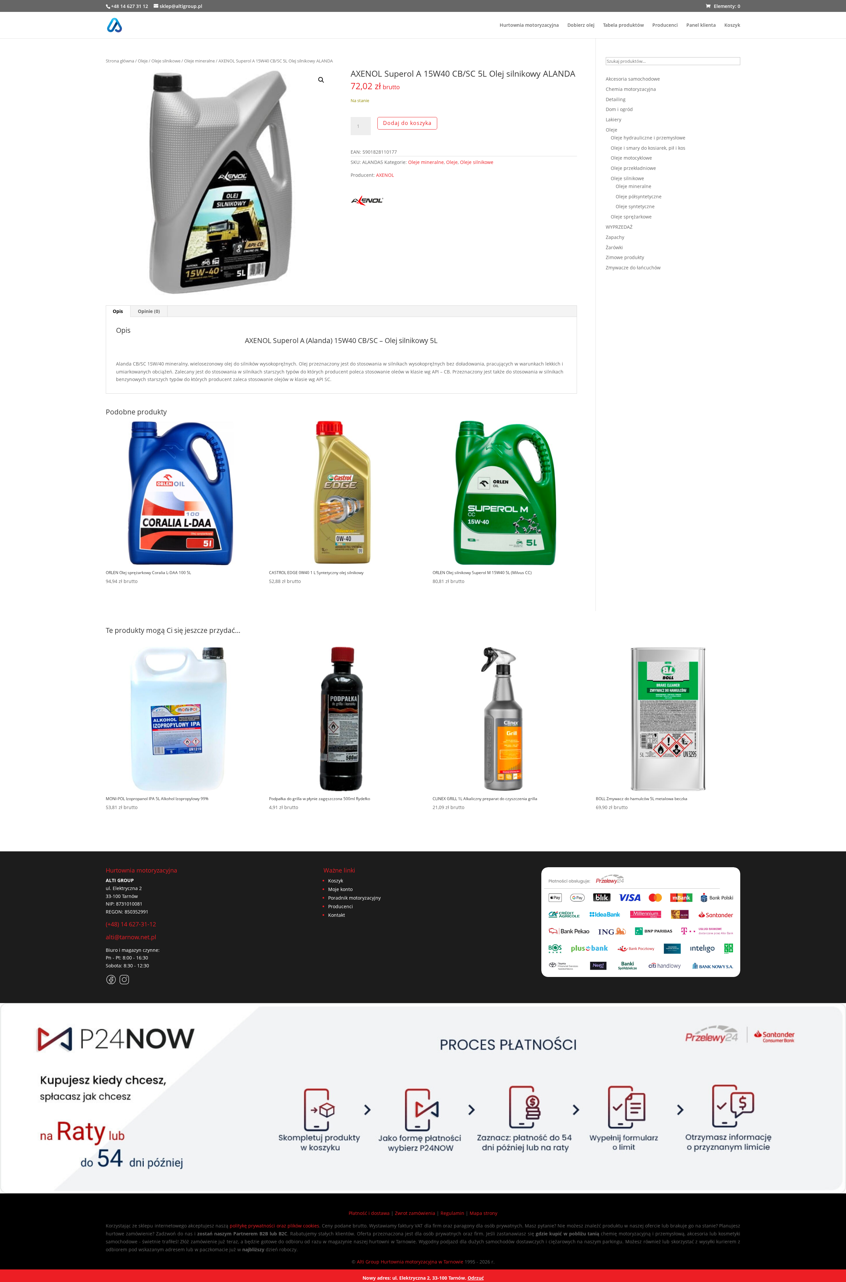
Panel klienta (701, 25)
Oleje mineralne (199, 61)
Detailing (616, 99)
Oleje (143, 61)
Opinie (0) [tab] (149, 311)
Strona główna (120, 61)
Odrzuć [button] (476, 1278)
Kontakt (336, 915)
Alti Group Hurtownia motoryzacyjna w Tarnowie (410, 1262)
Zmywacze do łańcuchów (633, 267)
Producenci (665, 25)
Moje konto (340, 889)
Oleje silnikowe (165, 61)
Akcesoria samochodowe (633, 79)
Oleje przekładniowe (633, 168)
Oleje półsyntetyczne (639, 196)
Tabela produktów (623, 25)
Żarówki (614, 247)
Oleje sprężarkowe (631, 217)
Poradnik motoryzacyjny (354, 898)
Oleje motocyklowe (631, 158)
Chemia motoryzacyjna (631, 89)
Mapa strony (483, 1213)
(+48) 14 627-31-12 (131, 924)
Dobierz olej (581, 25)
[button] (321, 80)
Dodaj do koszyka (407, 123)
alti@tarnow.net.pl (131, 937)
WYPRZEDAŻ (619, 227)
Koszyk (732, 25)
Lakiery (613, 119)
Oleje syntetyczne (635, 206)
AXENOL (385, 175)
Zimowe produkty (625, 257)
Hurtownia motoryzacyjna (529, 25)
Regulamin (452, 1213)
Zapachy (615, 237)
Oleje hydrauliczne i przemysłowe (648, 138)
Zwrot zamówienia (415, 1213)
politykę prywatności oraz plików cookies (274, 1226)
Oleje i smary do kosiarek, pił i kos (648, 148)
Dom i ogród (619, 109)
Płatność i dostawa (369, 1213)
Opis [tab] (118, 311)
